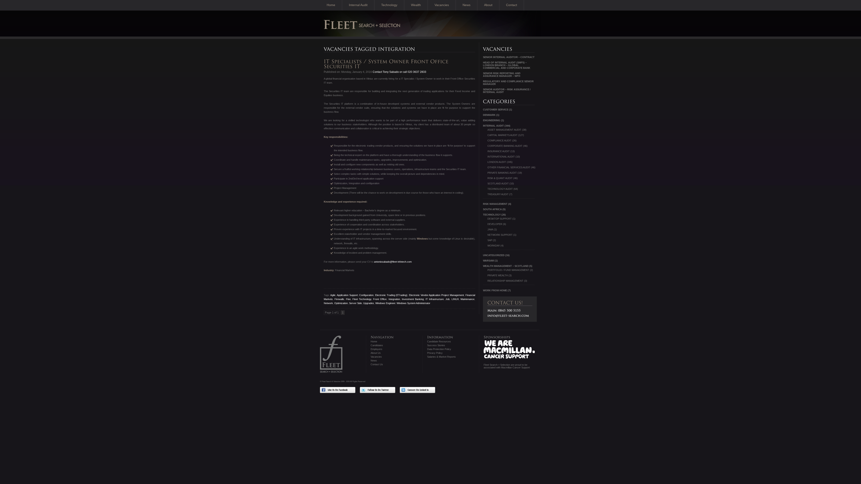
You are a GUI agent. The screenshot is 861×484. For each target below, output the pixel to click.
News (466, 5)
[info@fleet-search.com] (508, 315)
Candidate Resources (439, 341)
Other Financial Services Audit (508, 167)
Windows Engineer (385, 303)
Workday (493, 245)
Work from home (495, 290)
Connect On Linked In (418, 390)
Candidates (377, 345)
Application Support (347, 295)
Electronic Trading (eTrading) (391, 295)
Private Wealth (497, 275)
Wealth (416, 5)
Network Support (500, 234)
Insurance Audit (498, 151)
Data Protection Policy (439, 349)
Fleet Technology (361, 299)
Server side (355, 303)
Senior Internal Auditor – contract (509, 57)
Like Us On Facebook (338, 390)
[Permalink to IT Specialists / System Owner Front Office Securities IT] (387, 64)
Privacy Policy (435, 353)
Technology (389, 5)
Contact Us (377, 364)
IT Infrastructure (435, 299)
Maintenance (467, 299)
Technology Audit (500, 189)
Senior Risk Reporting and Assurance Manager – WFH (501, 74)
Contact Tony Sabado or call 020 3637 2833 (399, 71)
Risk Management (495, 204)
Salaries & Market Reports (441, 356)
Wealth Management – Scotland (505, 266)
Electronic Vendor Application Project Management (436, 295)
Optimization (341, 303)
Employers (376, 349)
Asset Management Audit (504, 129)
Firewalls (339, 299)
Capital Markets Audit (502, 135)
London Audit (496, 162)
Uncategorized (493, 255)
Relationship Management (505, 280)
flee (348, 299)
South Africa (492, 209)
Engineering (491, 120)
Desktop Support (499, 218)
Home (331, 5)
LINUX (455, 299)
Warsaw (488, 260)
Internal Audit (358, 5)
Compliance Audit (499, 140)
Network (328, 303)
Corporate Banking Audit (504, 146)
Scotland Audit (498, 183)
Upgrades (368, 303)
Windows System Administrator (413, 303)
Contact (511, 5)
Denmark (489, 115)
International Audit (501, 156)
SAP (489, 240)
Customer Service (495, 109)
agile (332, 295)
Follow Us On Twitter (378, 390)
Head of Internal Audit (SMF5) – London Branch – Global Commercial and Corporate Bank (506, 65)
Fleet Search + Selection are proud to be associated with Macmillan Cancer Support (507, 366)
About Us (376, 353)
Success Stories (436, 345)
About (488, 5)
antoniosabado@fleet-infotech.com (393, 261)
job (448, 299)
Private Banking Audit (502, 172)
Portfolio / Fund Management (508, 270)
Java (490, 229)
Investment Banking (413, 299)
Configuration (366, 295)
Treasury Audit (498, 194)
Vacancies (442, 5)
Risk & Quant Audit (500, 178)
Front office (380, 299)
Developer (494, 224)
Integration (394, 299)
